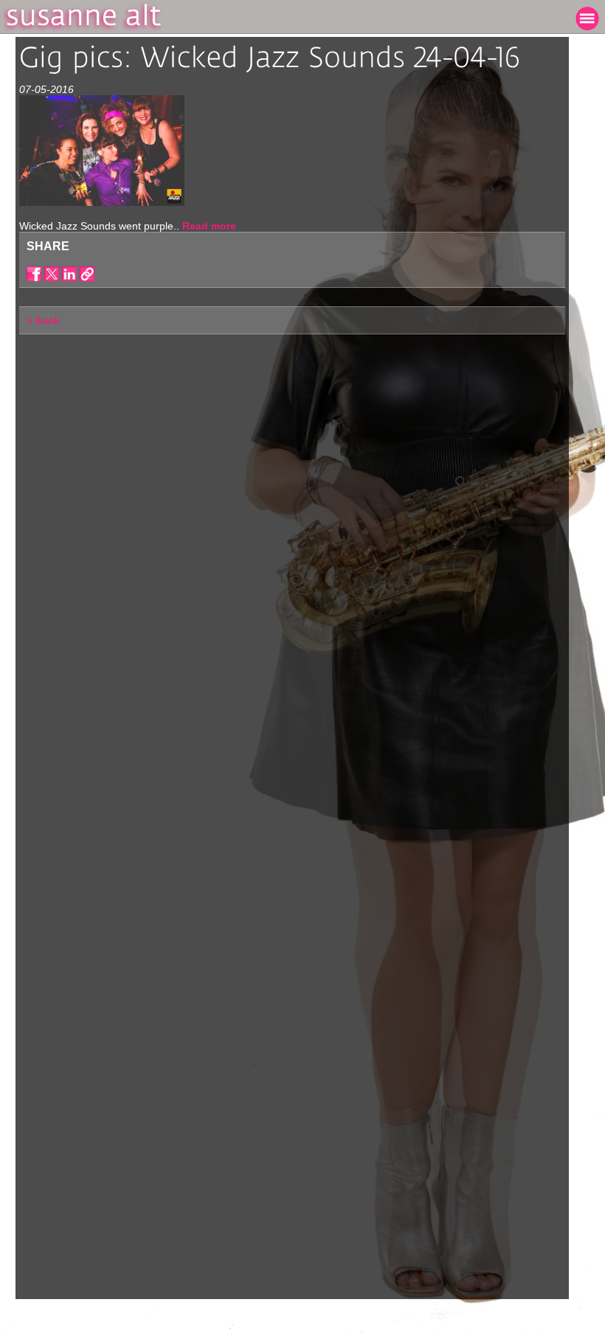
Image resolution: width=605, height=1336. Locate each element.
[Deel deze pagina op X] (51, 273)
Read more (209, 226)
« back (43, 320)
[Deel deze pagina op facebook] (34, 273)
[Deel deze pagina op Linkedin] (69, 273)
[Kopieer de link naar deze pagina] (87, 273)
